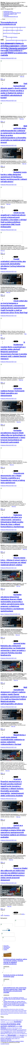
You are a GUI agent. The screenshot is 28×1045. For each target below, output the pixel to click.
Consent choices (5, 1043)
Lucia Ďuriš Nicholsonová (21, 1029)
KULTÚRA (25, 40)
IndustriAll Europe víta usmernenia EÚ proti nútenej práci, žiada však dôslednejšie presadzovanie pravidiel (14, 990)
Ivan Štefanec (21, 1011)
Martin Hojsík (5, 1011)
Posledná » (7, 915)
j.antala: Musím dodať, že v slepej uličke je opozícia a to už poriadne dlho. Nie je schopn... (15, 1002)
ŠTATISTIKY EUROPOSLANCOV (12, 12)
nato (24, 1032)
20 (2, 915)
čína (19, 1038)
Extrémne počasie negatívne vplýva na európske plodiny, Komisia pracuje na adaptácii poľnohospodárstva (15, 961)
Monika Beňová (20, 1032)
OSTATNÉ (5, 36)
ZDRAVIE (5, 30)
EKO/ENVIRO (15, 27)
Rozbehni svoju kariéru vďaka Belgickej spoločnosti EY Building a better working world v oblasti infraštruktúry (14, 177)
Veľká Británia (6, 1009)
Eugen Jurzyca (3, 1014)
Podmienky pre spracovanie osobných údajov (12, 1041)
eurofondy (3, 1021)
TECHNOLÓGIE (19, 40)
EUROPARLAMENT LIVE (10, 14)
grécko (25, 1011)
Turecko (17, 1035)
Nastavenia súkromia (6, 1040)
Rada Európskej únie (17, 1033)
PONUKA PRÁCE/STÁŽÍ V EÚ (12, 46)
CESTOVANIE (8, 37)
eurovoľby (7, 1021)
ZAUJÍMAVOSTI (9, 43)
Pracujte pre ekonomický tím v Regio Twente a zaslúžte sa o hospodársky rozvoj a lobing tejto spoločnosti (13, 478)
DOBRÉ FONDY (20, 49)
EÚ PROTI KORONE (16, 43)
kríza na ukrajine (11, 1011)
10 (1, 915)
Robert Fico (9, 1010)
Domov (16, 33)
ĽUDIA (19, 27)
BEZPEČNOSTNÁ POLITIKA (8, 33)
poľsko (12, 1033)
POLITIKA (5, 27)
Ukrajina (22, 1009)
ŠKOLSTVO (14, 30)
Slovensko (2, 1010)
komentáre (6, 948)
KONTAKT (6, 15)
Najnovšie (6, 945)
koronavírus (16, 1011)
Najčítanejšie (6, 947)
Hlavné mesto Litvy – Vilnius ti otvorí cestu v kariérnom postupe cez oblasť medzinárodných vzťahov (14, 561)
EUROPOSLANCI (8, 11)
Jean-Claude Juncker (17, 1027)
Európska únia (13, 1024)
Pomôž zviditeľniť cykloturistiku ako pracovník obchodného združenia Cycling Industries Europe (13, 264)
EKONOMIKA (9, 27)
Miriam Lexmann (18, 1010)
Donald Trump (7, 1019)
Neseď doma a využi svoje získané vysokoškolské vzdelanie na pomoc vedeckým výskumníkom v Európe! (13, 739)
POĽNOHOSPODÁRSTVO (11, 40)
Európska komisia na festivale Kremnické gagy (13, 975)
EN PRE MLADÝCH (10, 52)
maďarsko (14, 1030)
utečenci (17, 1009)
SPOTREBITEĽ (14, 37)
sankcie (6, 1035)
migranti (22, 1010)
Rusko (6, 1010)
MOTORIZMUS (20, 30)
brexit (7, 1014)
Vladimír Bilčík (14, 1038)
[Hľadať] (1, 19)
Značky (5, 949)
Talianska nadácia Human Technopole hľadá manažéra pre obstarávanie (12, 392)
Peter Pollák (8, 1033)
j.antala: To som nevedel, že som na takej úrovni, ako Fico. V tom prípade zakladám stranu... (13, 1005)
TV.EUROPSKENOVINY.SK (10, 16)
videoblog (2, 1009)
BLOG (24, 49)
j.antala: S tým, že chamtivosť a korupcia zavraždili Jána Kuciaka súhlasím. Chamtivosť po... (15, 999)
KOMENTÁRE (9, 30)
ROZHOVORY (23, 27)
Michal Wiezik (20, 1030)
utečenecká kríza (12, 1009)
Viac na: (22, 76)
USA (19, 1009)
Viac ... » (3, 79)
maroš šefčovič (3, 1030)
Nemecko (13, 1010)
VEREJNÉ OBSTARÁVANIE (11, 49)
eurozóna (11, 1021)
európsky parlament (8, 1026)
